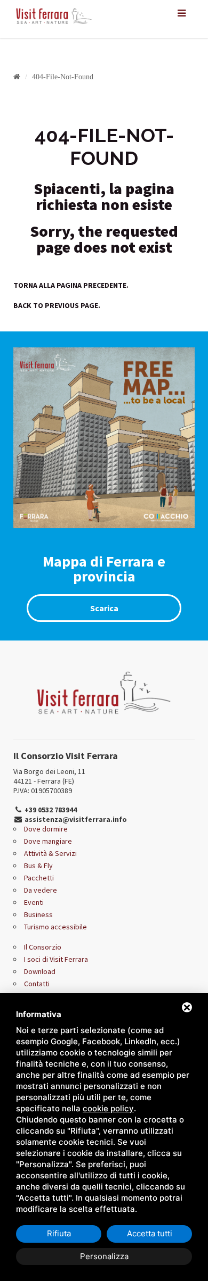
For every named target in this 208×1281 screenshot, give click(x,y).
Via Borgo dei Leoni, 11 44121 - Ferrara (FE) (49, 776)
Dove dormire (46, 829)
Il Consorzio (42, 947)
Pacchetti (39, 878)
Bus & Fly (38, 865)
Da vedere (40, 890)
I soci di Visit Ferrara (56, 959)
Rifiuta (59, 1233)
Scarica (104, 608)
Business (38, 914)
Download (39, 971)
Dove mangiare (48, 841)
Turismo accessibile (55, 926)
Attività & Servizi (50, 853)
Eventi (34, 902)
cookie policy (108, 1108)
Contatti (37, 983)
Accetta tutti (149, 1233)
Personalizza (104, 1256)
